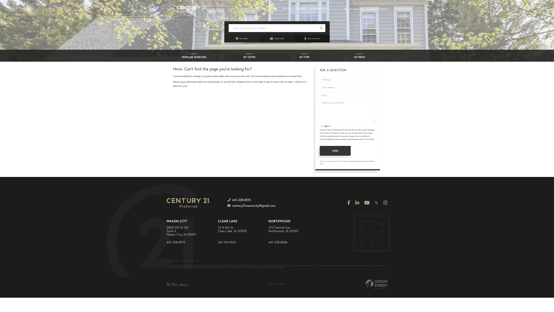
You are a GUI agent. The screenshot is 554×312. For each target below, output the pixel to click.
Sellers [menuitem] (261, 8)
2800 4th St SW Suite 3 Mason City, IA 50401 (181, 231)
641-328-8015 (356, 9)
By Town (249, 57)
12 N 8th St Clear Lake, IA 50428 (232, 229)
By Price (359, 57)
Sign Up (382, 9)
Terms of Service (370, 161)
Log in (371, 9)
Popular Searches (194, 57)
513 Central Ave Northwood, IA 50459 (283, 229)
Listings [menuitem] (233, 8)
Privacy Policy (369, 139)
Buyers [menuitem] (247, 8)
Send (335, 150)
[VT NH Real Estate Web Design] (376, 284)
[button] (321, 28)
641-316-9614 (227, 242)
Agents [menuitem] (287, 8)
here (217, 81)
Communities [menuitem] (319, 8)
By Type (304, 57)
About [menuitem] (274, 8)
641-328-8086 (278, 242)
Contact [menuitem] (301, 8)
